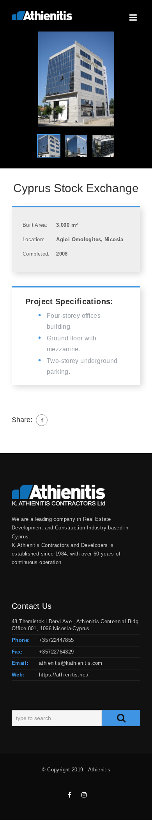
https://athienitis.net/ (64, 675)
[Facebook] (42, 420)
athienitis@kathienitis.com (71, 663)
